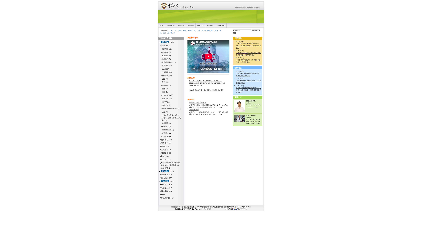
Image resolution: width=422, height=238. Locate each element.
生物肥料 (165, 59)
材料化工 (164, 184)
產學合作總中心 (240, 7)
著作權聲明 (207, 209)
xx (162, 194)
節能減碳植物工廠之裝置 (197, 103)
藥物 (163, 146)
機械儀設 (164, 191)
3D (171, 31)
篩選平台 (164, 143)
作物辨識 (165, 123)
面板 (216, 31)
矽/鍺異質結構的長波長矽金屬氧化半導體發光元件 (206, 90)
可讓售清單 (221, 25)
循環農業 (164, 168)
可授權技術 (170, 25)
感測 (164, 33)
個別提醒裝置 (194, 110)
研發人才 (200, 25)
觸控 (184, 31)
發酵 (163, 82)
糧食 (163, 89)
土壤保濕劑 (166, 136)
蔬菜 (163, 92)
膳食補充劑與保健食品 (170, 108)
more (220, 107)
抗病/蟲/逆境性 (167, 62)
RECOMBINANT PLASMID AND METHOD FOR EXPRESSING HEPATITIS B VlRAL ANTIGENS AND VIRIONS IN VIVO (207, 83)
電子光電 (164, 175)
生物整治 (165, 65)
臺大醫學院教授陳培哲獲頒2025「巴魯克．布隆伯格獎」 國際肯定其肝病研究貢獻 (248, 90)
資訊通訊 (164, 178)
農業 (163, 45)
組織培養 (165, 75)
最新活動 (181, 25)
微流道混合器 (166, 198)
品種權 (164, 69)
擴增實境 (210, 31)
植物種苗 (165, 49)
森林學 (164, 102)
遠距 (180, 31)
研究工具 (164, 153)
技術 (163, 156)
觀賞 (163, 79)
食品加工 (164, 160)
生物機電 (165, 72)
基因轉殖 (165, 85)
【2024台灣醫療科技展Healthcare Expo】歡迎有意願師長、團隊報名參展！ (248, 46)
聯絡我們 (257, 7)
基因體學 (164, 150)
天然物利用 (166, 95)
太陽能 (190, 31)
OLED (204, 31)
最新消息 (191, 25)
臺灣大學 (250, 7)
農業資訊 (165, 126)
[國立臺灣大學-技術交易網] (177, 5)
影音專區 (210, 25)
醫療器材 (165, 140)
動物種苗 (165, 52)
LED (175, 31)
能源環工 (164, 188)
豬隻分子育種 (166, 130)
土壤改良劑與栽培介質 (170, 115)
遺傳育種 (165, 98)
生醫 (198, 31)
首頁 (161, 25)
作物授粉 (165, 133)
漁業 (163, 112)
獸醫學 (164, 105)
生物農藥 (165, 56)
